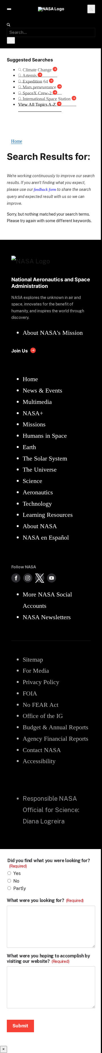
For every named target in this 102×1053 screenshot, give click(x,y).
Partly (19, 888)
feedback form (45, 189)
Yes (17, 873)
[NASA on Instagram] (27, 578)
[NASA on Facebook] (15, 578)
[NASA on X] (39, 578)
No (16, 881)
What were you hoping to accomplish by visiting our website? (48, 958)
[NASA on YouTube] (51, 578)
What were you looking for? (45, 900)
